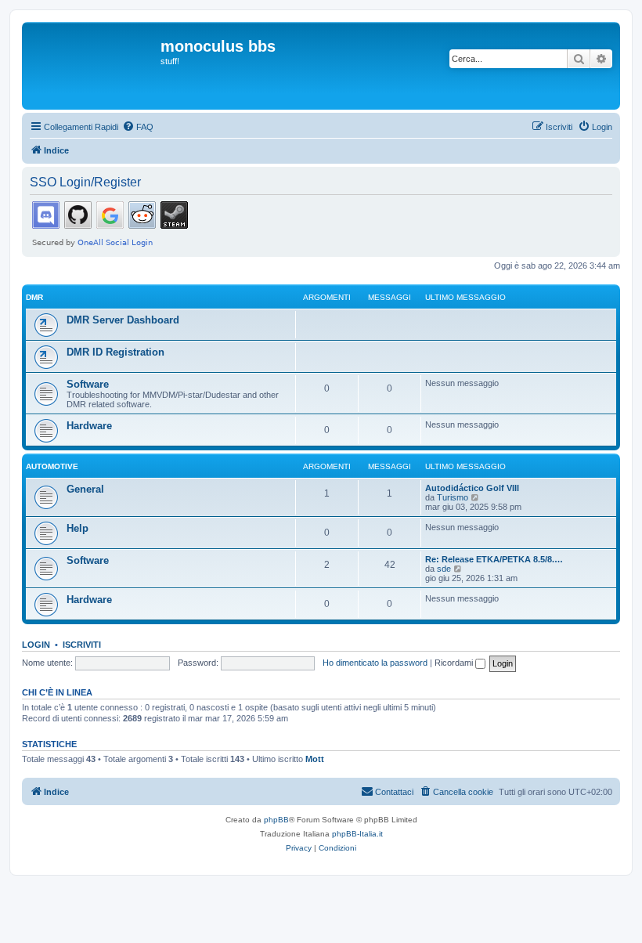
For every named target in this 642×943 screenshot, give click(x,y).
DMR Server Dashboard (123, 320)
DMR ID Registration (115, 352)
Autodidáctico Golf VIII (472, 488)
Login (36, 644)
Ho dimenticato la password (375, 662)
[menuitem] (137, 126)
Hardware (89, 426)
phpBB (276, 819)
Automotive (52, 466)
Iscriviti (82, 644)
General (85, 489)
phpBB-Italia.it (357, 833)
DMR (34, 297)
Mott (314, 759)
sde (444, 568)
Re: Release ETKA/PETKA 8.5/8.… (494, 559)
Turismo (452, 497)
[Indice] (93, 66)
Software (88, 384)
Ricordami (455, 662)
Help (77, 528)
